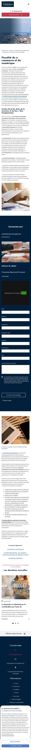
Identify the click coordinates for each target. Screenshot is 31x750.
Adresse (4, 340)
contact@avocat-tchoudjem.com (11, 234)
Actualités (16, 689)
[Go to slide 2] (15, 623)
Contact (16, 692)
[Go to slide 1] (13, 623)
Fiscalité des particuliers (16, 558)
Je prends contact (14, 14)
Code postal (5, 348)
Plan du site (16, 696)
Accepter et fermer (16, 746)
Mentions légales (16, 699)
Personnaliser (16, 741)
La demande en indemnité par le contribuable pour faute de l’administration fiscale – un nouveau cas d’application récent (15, 608)
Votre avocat (16, 686)
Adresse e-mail (6, 332)
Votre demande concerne (9, 363)
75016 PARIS (13, 274)
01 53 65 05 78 (17, 11)
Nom (3, 309)
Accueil (11, 50)
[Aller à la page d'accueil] (8, 4)
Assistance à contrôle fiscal (15, 549)
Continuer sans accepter (8, 735)
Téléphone (5, 324)
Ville (3, 355)
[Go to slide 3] (18, 623)
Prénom (4, 316)
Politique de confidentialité (16, 702)
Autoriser (24, 293)
